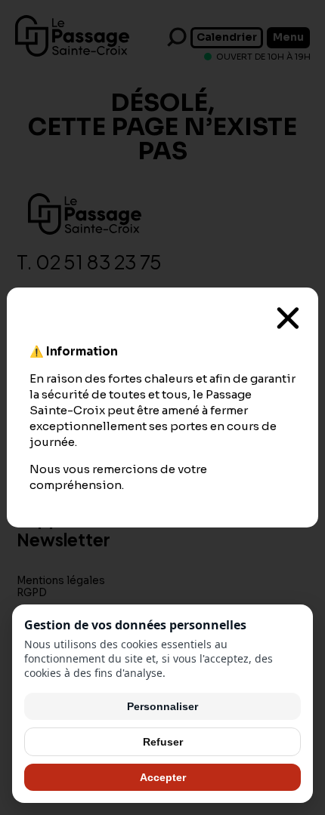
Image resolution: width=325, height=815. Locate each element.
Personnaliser (162, 706)
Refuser (163, 742)
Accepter (163, 777)
